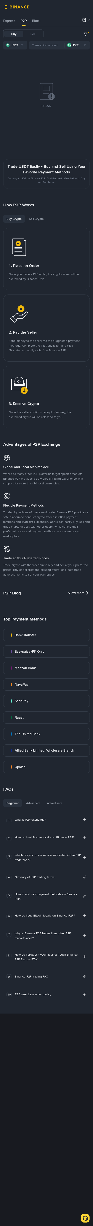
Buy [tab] (13, 34)
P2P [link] (24, 20)
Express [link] (9, 20)
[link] (46, 635)
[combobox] (15, 45)
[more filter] (85, 34)
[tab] (9, 21)
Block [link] (36, 20)
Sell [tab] (32, 34)
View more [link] (76, 593)
